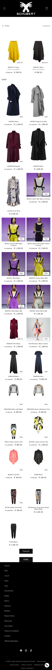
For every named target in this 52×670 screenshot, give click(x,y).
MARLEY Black (38, 67)
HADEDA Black (38, 166)
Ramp (6, 596)
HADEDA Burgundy (13, 166)
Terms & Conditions (11, 631)
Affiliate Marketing (11, 641)
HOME (26, 560)
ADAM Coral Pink (13, 474)
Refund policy (41, 661)
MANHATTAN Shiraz (13, 343)
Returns (7, 611)
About (6, 601)
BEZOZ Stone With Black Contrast (38, 199)
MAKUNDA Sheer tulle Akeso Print (38, 409)
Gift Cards (8, 621)
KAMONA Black (13, 376)
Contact (7, 636)
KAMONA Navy (38, 376)
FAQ (6, 571)
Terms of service (26, 664)
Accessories (9, 591)
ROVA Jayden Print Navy (13, 507)
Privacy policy (14, 664)
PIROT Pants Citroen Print (13, 442)
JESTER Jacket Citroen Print (38, 442)
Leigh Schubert (16, 661)
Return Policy (9, 616)
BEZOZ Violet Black (13, 278)
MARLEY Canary (13, 67)
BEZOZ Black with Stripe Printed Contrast (38, 244)
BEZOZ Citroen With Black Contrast (14, 244)
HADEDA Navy (14, 121)
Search (7, 566)
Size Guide (8, 626)
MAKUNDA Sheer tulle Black (13, 409)
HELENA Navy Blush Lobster (38, 343)
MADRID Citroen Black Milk (38, 278)
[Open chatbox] (47, 665)
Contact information (27, 668)
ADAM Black (38, 474)
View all (26, 551)
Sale (6, 586)
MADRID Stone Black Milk (38, 311)
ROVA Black (13, 542)
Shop (6, 581)
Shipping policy (39, 664)
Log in (6, 576)
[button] (4, 8)
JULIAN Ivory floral (13, 211)
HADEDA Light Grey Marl (38, 121)
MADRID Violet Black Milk (13, 311)
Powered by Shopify (28, 661)
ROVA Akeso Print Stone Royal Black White (38, 508)
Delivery (7, 606)
